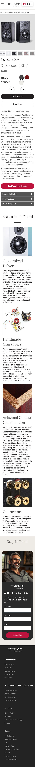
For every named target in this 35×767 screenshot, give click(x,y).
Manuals (7, 753)
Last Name (7, 615)
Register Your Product (12, 749)
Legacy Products (10, 756)
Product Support (9, 204)
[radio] (27, 77)
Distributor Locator (11, 739)
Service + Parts (9, 746)
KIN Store (8, 723)
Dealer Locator (9, 736)
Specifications (8, 199)
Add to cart (17, 96)
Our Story (8, 716)
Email (6, 624)
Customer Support (11, 760)
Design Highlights (9, 194)
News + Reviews (10, 713)
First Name (7, 606)
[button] (17, 194)
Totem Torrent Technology (13, 720)
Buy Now (17, 104)
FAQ (6, 743)
